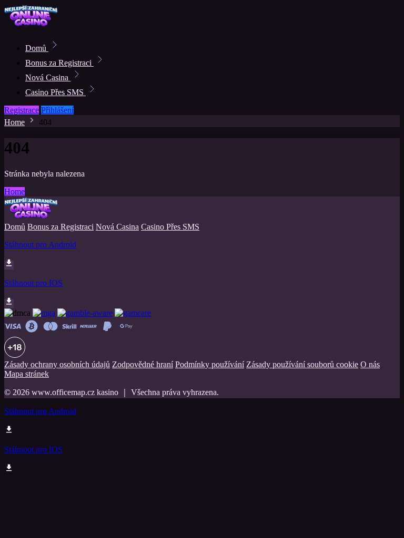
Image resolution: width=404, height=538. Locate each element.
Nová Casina (47, 77)
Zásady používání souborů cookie (302, 364)
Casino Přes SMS (55, 92)
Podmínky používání (209, 364)
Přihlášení (57, 110)
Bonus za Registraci (59, 62)
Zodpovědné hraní (142, 364)
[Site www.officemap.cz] (40, 24)
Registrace (21, 110)
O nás (370, 364)
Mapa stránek (26, 373)
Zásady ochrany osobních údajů (57, 364)
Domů (36, 48)
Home (14, 122)
